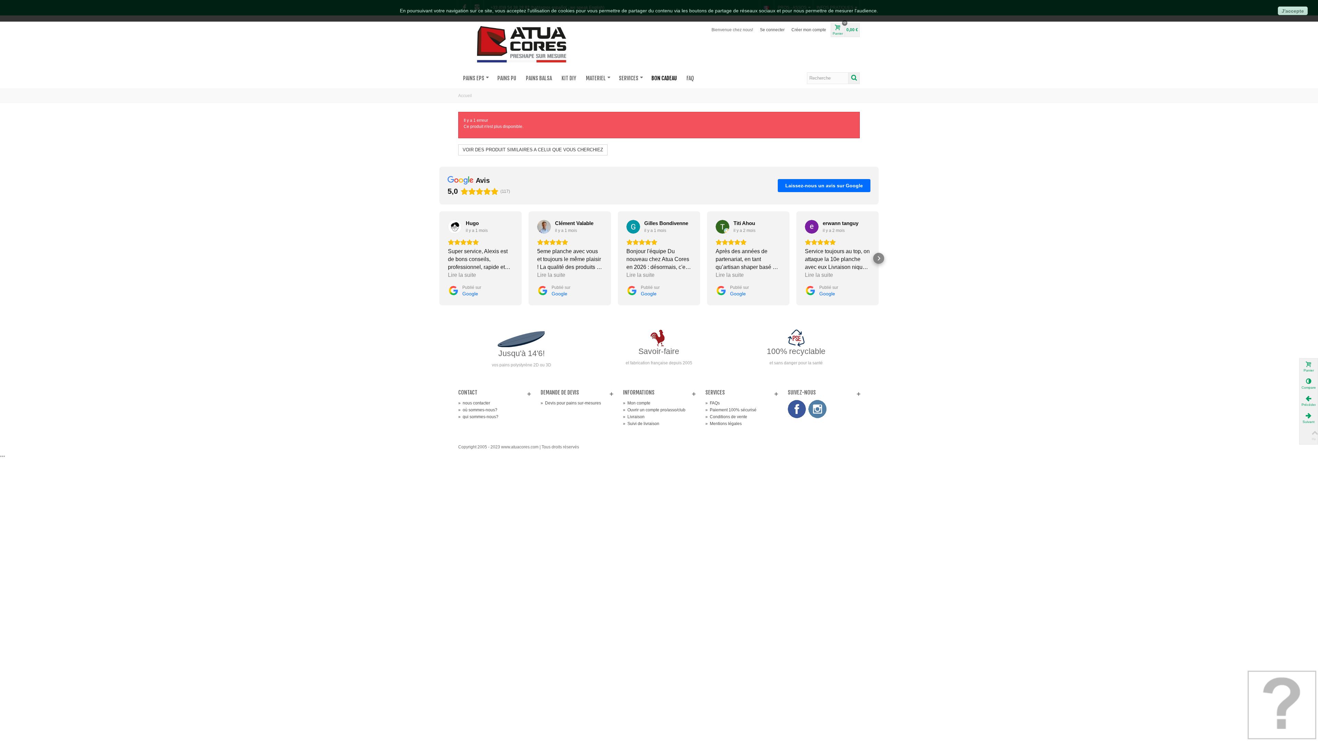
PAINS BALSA (539, 78)
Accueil (465, 95)
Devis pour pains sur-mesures (571, 403)
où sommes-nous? (477, 410)
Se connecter (772, 29)
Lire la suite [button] (462, 275)
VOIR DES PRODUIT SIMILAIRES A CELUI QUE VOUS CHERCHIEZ (533, 149)
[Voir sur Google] (455, 227)
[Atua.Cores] (521, 43)
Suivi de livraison (641, 423)
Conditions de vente (726, 416)
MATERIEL (596, 78)
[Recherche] (854, 78)
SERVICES (628, 78)
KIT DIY (569, 78)
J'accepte (1293, 11)
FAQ (690, 78)
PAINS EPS (473, 78)
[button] (439, 258)
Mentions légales (723, 423)
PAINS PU (506, 78)
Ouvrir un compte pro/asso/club (654, 410)
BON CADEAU (664, 78)
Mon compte (636, 403)
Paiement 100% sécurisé (730, 410)
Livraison (634, 416)
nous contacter (474, 403)
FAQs (712, 403)
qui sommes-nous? (478, 416)
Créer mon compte (808, 29)
